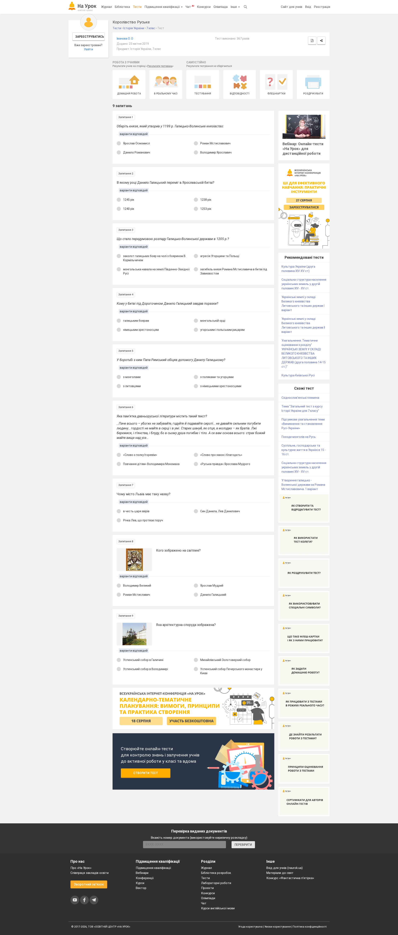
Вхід (308, 7)
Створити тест (145, 773)
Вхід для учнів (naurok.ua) (284, 868)
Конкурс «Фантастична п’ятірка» (290, 878)
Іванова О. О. (125, 38)
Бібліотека (122, 7)
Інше (234, 7)
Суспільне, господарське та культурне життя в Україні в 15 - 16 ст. (304, 450)
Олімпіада (221, 7)
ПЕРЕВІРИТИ (243, 844)
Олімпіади (208, 898)
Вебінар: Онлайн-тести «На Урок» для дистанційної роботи (303, 149)
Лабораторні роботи (216, 883)
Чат (190, 7)
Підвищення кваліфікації (162, 7)
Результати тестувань (159, 66)
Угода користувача (250, 926)
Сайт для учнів (291, 7)
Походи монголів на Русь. (299, 437)
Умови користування (277, 926)
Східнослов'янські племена (300, 397)
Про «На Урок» (80, 868)
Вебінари (142, 873)
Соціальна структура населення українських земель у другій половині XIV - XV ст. (304, 284)
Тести (137, 7)
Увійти (88, 49)
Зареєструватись (89, 36)
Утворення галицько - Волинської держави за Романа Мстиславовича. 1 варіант (303, 485)
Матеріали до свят (280, 873)
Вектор (141, 888)
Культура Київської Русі (298, 375)
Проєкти (207, 888)
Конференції (145, 878)
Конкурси (204, 7)
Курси (140, 883)
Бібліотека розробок (216, 873)
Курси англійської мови (218, 908)
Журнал (106, 7)
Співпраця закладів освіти (89, 873)
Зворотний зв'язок (89, 884)
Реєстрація (322, 7)
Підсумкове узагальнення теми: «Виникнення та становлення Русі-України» (303, 424)
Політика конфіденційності (310, 926)
